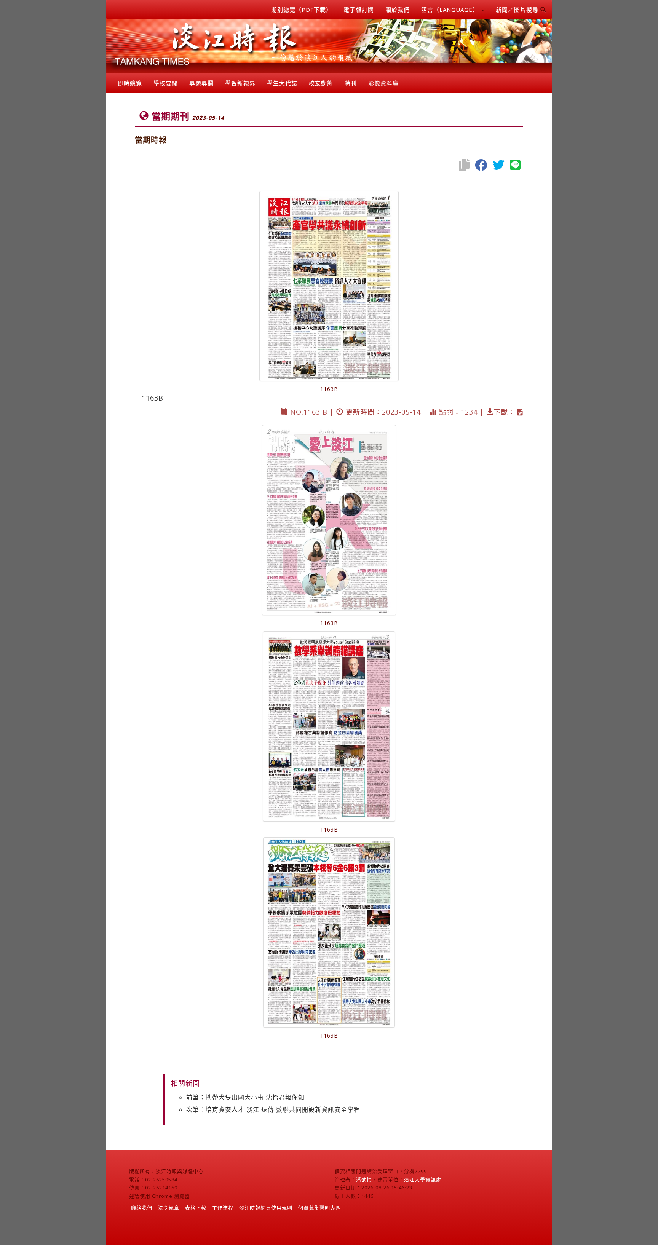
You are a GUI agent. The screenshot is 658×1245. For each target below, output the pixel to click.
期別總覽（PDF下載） (301, 9)
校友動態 (321, 83)
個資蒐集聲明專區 (319, 1207)
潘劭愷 (364, 1179)
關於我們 (397, 9)
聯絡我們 (141, 1207)
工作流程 (222, 1207)
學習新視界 (240, 83)
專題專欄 (201, 83)
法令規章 (168, 1207)
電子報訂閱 (358, 9)
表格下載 (195, 1207)
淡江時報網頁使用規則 (265, 1207)
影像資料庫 (383, 83)
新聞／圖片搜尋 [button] (518, 9)
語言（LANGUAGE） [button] (451, 9)
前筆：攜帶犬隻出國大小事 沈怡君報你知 (245, 1097)
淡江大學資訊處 (422, 1179)
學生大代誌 (282, 83)
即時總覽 (130, 83)
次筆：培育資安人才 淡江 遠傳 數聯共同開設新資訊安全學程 (273, 1109)
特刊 (351, 83)
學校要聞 (165, 83)
